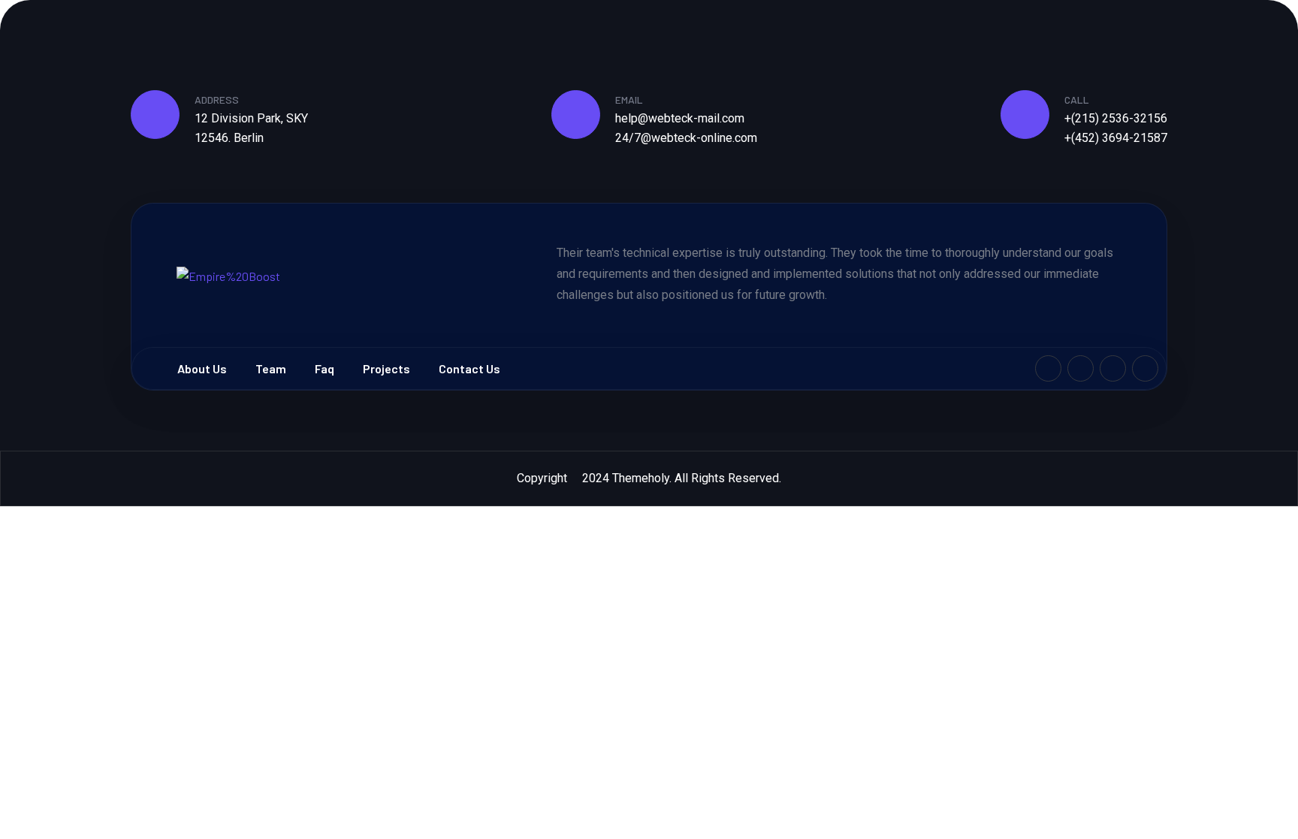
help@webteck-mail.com (679, 118)
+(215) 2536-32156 (1115, 118)
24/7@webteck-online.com (686, 138)
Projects (386, 368)
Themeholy (640, 478)
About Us (202, 368)
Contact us (469, 368)
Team (270, 368)
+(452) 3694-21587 (1115, 138)
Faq (324, 368)
